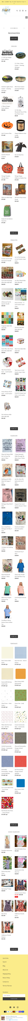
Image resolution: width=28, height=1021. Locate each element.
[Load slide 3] (13, 28)
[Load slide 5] (15, 28)
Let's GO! (14, 38)
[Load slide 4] (14, 28)
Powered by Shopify (19, 1016)
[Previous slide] (3, 28)
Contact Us (6, 982)
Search (4, 962)
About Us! (5, 970)
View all (14, 233)
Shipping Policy (7, 974)
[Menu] (25, 10)
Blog (4, 966)
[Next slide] (24, 28)
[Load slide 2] (12, 28)
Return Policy (6, 978)
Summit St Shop (11, 1016)
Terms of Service (7, 986)
